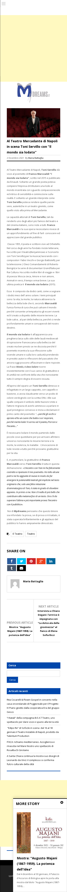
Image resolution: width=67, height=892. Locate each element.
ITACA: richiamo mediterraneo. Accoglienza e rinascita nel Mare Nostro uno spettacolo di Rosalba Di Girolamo (31, 746)
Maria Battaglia (35, 157)
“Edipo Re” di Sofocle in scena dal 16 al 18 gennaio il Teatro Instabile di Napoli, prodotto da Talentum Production (33, 732)
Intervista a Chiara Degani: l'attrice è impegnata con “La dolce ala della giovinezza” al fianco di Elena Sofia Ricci (49, 623)
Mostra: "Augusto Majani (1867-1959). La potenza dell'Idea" (19, 631)
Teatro (31, 533)
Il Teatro (17, 533)
